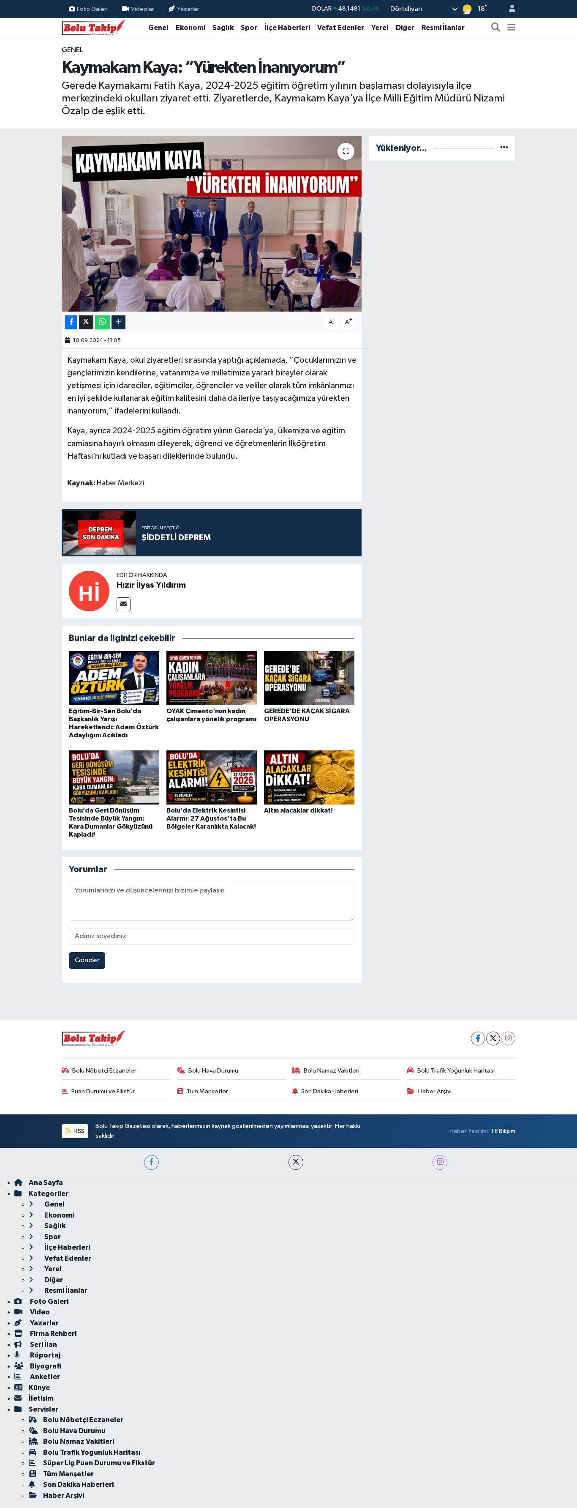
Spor (249, 27)
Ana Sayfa (46, 1182)
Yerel (380, 27)
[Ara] (496, 27)
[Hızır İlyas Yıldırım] (89, 590)
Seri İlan (43, 1344)
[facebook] (151, 1162)
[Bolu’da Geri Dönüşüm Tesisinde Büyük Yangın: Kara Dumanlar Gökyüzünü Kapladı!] (114, 777)
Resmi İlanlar (443, 27)
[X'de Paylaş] (86, 322)
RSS (78, 1131)
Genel (158, 27)
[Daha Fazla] (118, 322)
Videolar (142, 8)
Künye (39, 1387)
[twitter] (295, 1162)
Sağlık (223, 27)
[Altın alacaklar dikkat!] (309, 777)
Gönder (87, 960)
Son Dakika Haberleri (329, 1091)
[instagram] (440, 1162)
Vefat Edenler (340, 27)
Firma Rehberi (52, 1333)
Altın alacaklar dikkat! (298, 810)
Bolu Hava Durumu (213, 1070)
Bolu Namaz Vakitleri (331, 1070)
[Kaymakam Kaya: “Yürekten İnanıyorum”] (212, 224)
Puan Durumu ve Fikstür (103, 1091)
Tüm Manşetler (207, 1091)
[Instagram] (508, 1038)
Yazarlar (188, 8)
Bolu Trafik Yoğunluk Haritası (456, 1070)
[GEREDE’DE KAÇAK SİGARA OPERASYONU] (309, 677)
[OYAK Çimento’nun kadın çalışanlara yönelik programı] (211, 677)
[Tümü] (504, 148)
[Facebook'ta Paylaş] (71, 322)
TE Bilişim (503, 1131)
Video (39, 1312)
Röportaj (44, 1355)
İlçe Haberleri (287, 27)
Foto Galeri (92, 8)
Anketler (44, 1376)
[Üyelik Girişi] (508, 9)
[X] (493, 1038)
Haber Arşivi (435, 1091)
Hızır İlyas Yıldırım (151, 585)
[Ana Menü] (511, 27)
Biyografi (45, 1366)
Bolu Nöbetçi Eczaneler (104, 1070)
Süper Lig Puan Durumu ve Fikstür (99, 1463)
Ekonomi (190, 27)
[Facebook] (478, 1038)
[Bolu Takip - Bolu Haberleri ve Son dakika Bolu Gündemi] (93, 27)
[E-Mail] (124, 604)
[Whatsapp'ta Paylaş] (102, 322)
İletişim (41, 1398)
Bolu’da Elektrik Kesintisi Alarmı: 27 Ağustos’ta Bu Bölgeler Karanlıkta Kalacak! (211, 818)
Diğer (405, 27)
